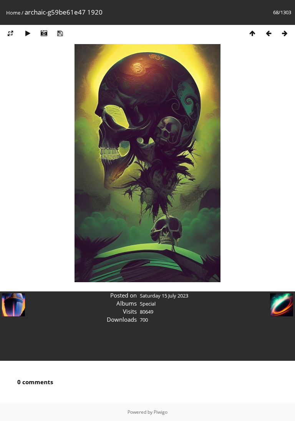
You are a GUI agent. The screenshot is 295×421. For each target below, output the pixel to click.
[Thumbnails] (252, 33)
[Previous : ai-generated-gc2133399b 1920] (268, 33)
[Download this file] (60, 33)
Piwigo (160, 412)
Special (148, 303)
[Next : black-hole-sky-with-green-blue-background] (285, 33)
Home (13, 12)
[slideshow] (28, 33)
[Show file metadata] (44, 33)
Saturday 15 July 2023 (164, 295)
